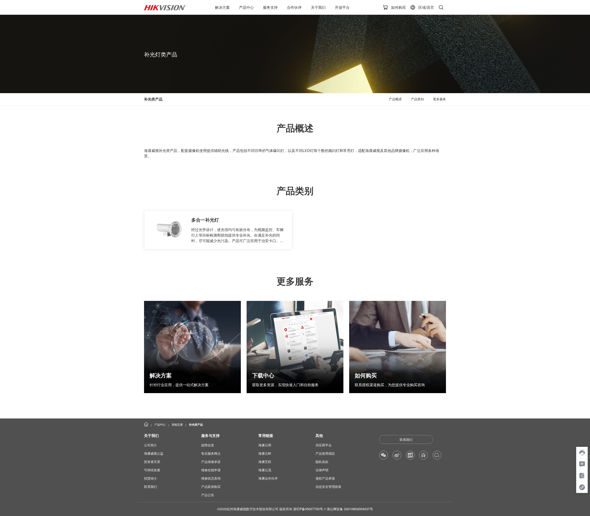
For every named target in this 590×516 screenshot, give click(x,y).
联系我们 (406, 439)
